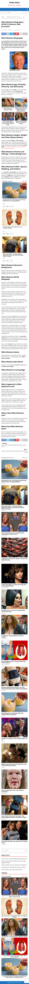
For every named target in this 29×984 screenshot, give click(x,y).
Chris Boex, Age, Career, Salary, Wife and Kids (11, 869)
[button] (27, 9)
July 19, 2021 (5, 30)
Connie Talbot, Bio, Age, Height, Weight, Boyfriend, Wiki (14, 858)
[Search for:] (14, 12)
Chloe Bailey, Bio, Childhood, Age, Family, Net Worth (13, 867)
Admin (11, 30)
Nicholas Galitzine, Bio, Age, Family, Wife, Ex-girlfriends (13, 865)
